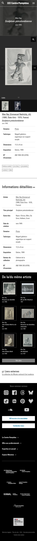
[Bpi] (12, 473)
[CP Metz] (13, 484)
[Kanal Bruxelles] (12, 496)
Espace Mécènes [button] (8, 455)
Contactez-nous (18, 426)
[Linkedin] (14, 402)
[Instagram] (6, 393)
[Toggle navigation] (33, 3)
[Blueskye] (31, 393)
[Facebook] (14, 393)
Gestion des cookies (19, 535)
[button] (18, 187)
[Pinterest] (22, 402)
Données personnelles (29, 532)
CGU (21, 532)
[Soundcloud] (10, 410)
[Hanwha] (18, 508)
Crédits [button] (3, 97)
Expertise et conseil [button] (9, 449)
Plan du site (15, 532)
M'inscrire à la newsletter (18, 418)
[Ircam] (26, 473)
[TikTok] (6, 402)
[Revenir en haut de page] (32, 536)
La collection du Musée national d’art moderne (18, 374)
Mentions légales (6, 532)
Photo (17, 129)
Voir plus (18, 360)
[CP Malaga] (24, 484)
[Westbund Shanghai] (26, 496)
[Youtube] (26, 410)
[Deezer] (31, 402)
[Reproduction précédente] (2, 67)
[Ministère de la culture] (18, 522)
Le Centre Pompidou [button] (9, 437)
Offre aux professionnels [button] (11, 443)
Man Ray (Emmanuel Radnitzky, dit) (16, 114)
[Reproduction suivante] (34, 67)
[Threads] (22, 393)
